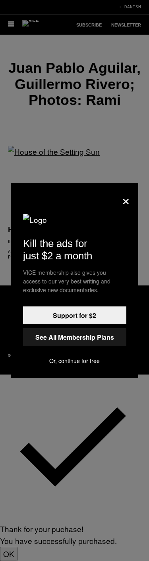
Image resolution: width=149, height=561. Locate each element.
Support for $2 (74, 315)
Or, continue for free (74, 361)
